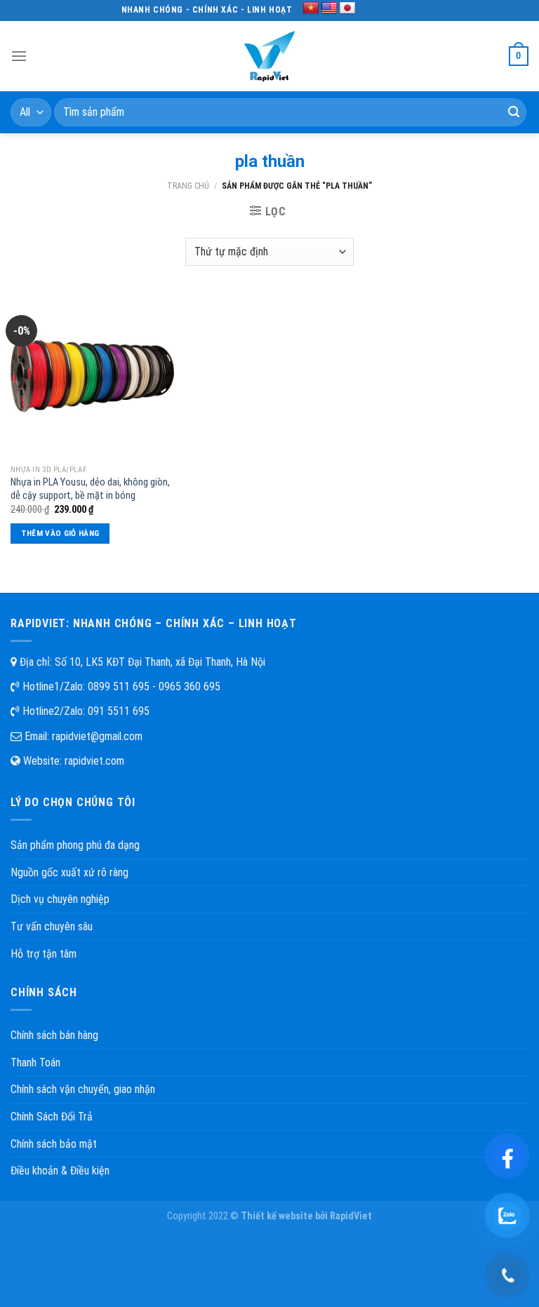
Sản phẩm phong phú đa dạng (75, 845)
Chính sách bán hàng (54, 1035)
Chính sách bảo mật (54, 1144)
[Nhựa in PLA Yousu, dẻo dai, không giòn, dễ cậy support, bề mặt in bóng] (92, 375)
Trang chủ (188, 186)
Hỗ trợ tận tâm (43, 953)
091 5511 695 (118, 711)
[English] (329, 8)
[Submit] (514, 112)
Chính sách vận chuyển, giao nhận (83, 1089)
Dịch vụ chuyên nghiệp (60, 899)
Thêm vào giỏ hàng (60, 533)
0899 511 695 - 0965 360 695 (154, 686)
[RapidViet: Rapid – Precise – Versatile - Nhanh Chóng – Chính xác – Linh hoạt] (269, 56)
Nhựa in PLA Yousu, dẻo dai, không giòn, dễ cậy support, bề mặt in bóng (90, 489)
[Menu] (19, 56)
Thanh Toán (35, 1062)
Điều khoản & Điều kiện (60, 1170)
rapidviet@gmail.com (97, 736)
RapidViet (351, 1216)
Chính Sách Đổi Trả (52, 1116)
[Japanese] (347, 8)
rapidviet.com (94, 761)
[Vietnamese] (310, 8)
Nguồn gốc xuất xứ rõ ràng (69, 872)
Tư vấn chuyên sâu (52, 926)
